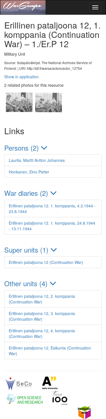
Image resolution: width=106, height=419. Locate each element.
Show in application (21, 76)
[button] (53, 147)
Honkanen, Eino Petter (29, 172)
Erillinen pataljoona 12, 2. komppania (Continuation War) (42, 299)
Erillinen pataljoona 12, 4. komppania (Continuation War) (42, 333)
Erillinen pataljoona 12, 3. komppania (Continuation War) (42, 316)
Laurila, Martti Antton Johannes (37, 160)
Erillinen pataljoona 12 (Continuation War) (46, 262)
